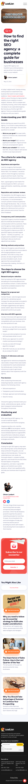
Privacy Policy (14, 777)
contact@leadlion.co (6, 770)
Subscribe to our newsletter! (9, 741)
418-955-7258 (5, 767)
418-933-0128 (20, 767)
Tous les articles (14, 587)
